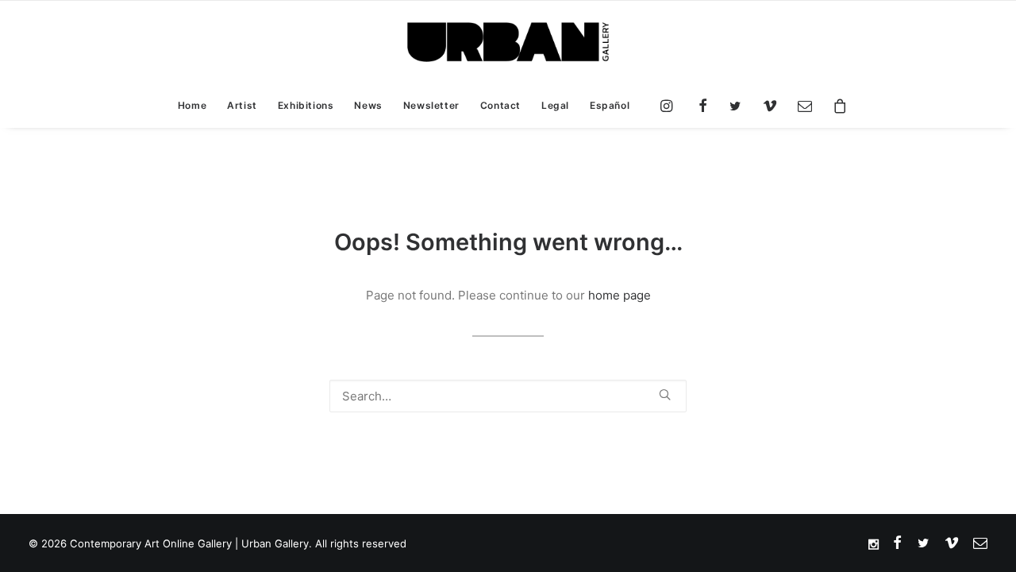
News (368, 105)
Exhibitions (306, 105)
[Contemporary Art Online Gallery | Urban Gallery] (508, 42)
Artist (242, 105)
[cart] (835, 105)
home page (619, 295)
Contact (500, 105)
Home (192, 105)
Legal (555, 105)
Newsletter (431, 105)
